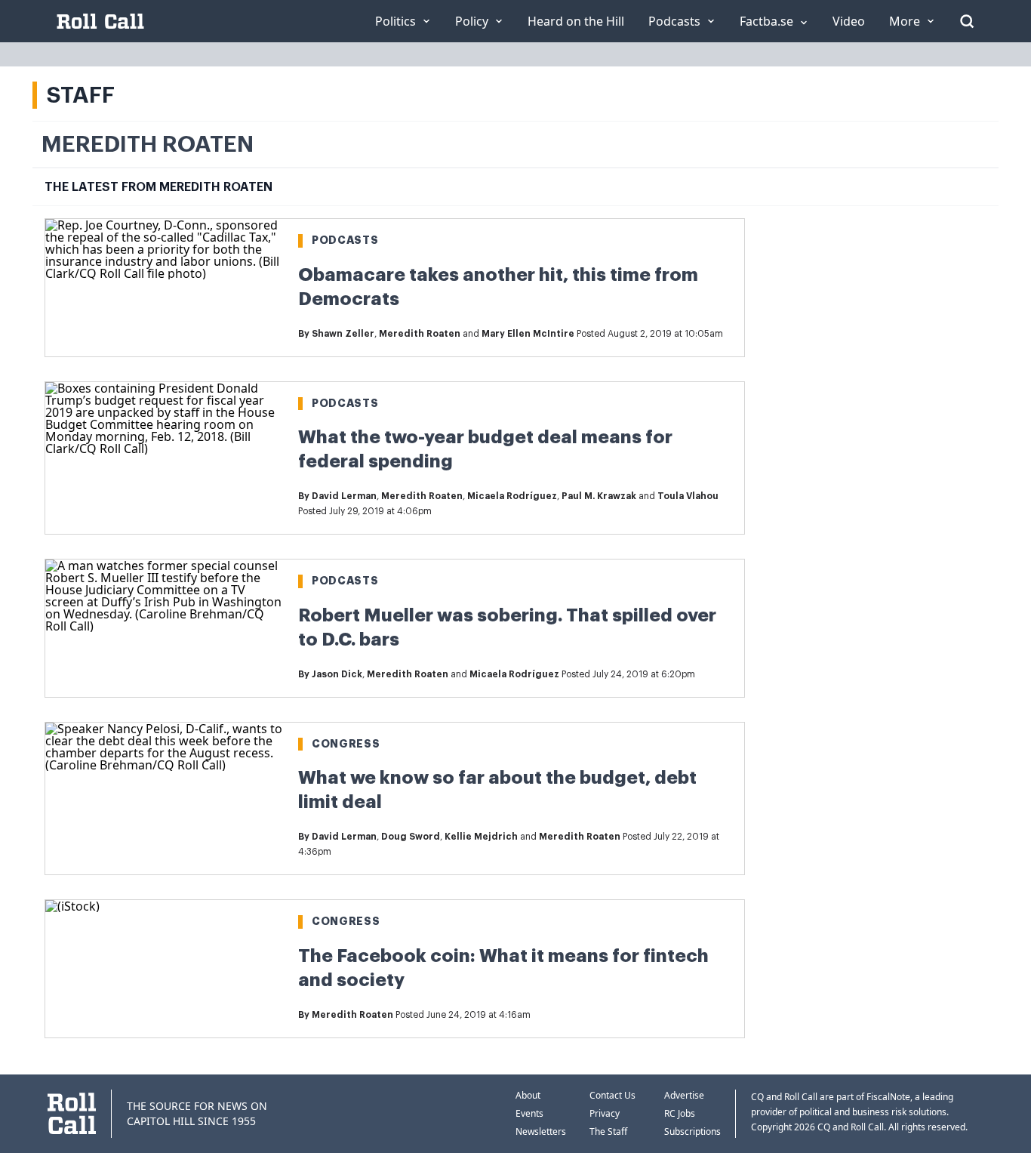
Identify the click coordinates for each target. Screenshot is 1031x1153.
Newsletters (541, 1131)
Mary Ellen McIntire (528, 333)
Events (529, 1113)
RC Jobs (679, 1113)
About (528, 1095)
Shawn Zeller (343, 333)
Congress (346, 743)
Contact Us (612, 1095)
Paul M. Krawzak (599, 496)
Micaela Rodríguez (512, 496)
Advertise (684, 1095)
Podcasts (345, 240)
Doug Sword (410, 836)
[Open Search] (966, 21)
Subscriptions (692, 1131)
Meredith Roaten (419, 333)
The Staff (608, 1131)
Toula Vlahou (688, 496)
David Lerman (344, 496)
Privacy (604, 1113)
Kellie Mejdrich (481, 836)
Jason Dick (337, 674)
